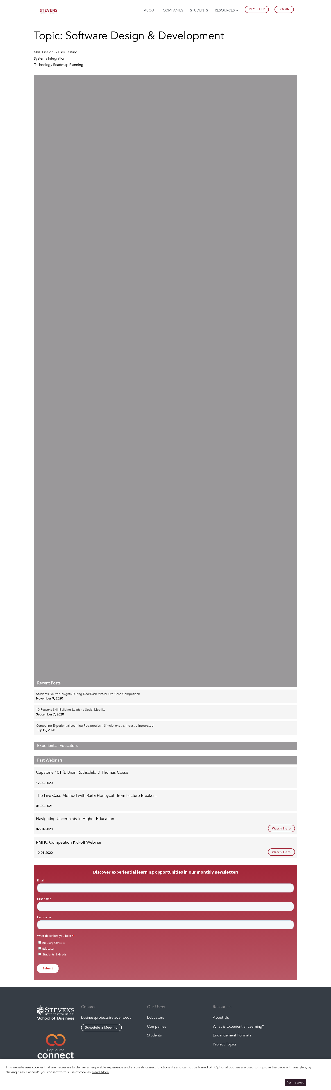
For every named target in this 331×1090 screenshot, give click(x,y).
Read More (100, 1072)
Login (284, 9)
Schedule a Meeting (101, 1027)
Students (199, 10)
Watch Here (281, 828)
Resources (225, 10)
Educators (155, 1017)
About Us (221, 1017)
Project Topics (224, 1044)
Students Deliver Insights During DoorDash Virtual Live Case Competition (88, 694)
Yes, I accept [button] (295, 1083)
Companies (173, 10)
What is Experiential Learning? (238, 1026)
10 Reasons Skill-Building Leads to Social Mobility (70, 710)
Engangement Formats (232, 1035)
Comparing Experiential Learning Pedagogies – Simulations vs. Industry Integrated (95, 726)
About (150, 10)
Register (257, 9)
